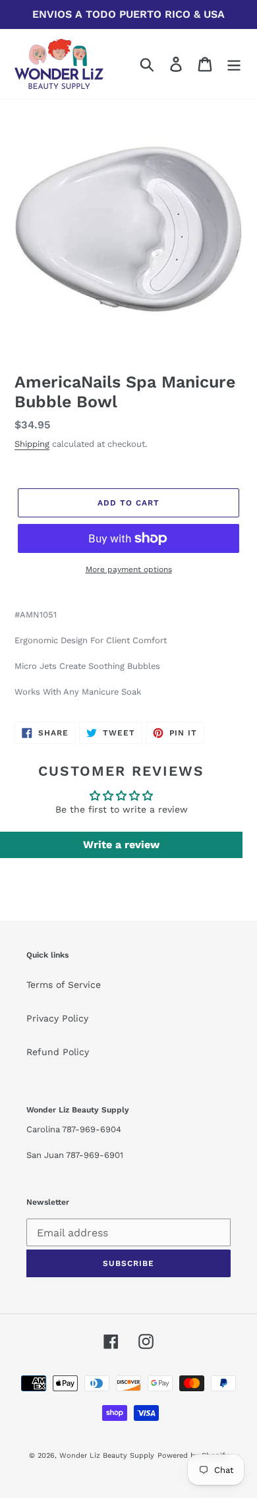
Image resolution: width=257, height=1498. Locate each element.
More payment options (129, 569)
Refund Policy (57, 1052)
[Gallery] (128, 228)
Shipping (31, 444)
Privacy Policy (57, 1018)
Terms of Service (63, 984)
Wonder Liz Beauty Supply (106, 1455)
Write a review (121, 844)
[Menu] (233, 64)
